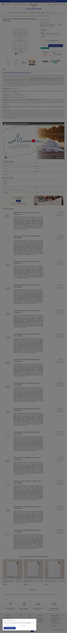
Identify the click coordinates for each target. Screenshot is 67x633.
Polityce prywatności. (28, 623)
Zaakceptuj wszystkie (9, 628)
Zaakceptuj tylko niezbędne (10, 625)
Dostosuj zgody (22, 625)
